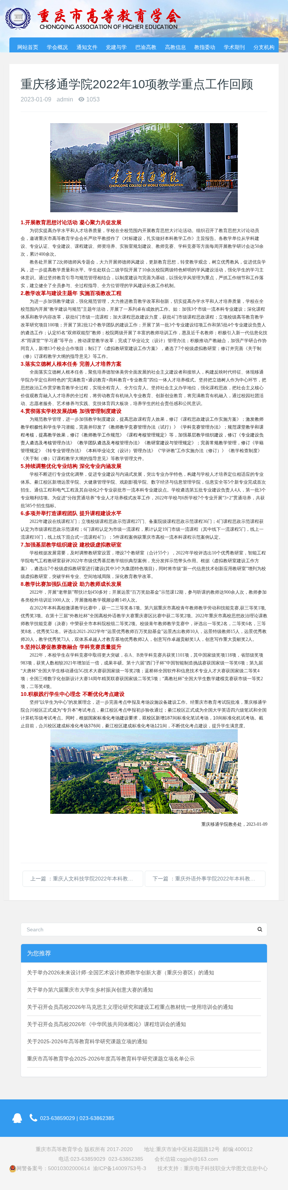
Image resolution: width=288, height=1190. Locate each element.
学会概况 (57, 47)
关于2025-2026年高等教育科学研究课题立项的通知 (87, 1041)
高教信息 (175, 47)
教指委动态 (204, 48)
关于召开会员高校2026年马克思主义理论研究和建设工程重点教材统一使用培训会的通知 (130, 1007)
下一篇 (209, 879)
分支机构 (264, 47)
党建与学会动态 (116, 48)
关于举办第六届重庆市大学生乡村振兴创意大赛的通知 (90, 990)
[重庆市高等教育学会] (97, 18)
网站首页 (27, 47)
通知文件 (87, 47)
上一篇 (86, 879)
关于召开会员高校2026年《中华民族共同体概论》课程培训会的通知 (106, 1024)
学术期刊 (234, 47)
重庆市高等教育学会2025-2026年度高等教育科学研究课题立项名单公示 (111, 1059)
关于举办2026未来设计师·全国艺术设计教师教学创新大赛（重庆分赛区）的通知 (120, 973)
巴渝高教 (145, 47)
